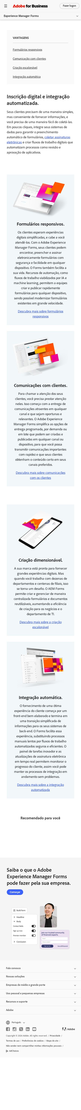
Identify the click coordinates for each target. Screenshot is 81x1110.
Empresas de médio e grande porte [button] (25, 985)
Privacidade (55, 1035)
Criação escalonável (25, 67)
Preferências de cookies (33, 1040)
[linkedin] (28, 1029)
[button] (40, 1022)
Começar (15, 892)
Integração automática (27, 76)
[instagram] (14, 1029)
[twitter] (21, 1029)
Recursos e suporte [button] (17, 1001)
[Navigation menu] (5, 6)
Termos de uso (12, 1040)
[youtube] (34, 1029)
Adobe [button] (9, 1010)
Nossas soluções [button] (15, 976)
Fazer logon (69, 5)
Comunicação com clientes (29, 58)
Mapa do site (52, 1040)
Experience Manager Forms (21, 16)
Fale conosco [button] (13, 968)
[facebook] (8, 1029)
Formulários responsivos (27, 49)
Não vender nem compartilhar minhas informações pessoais (34, 1046)
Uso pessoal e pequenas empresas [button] (25, 993)
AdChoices (14, 1051)
